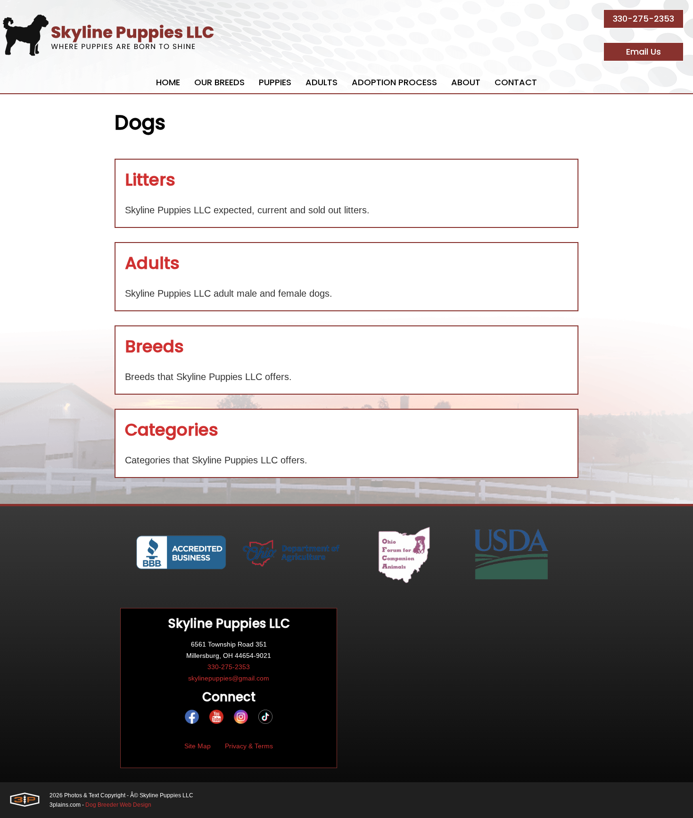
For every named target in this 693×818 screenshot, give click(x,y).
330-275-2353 (643, 18)
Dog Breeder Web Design (118, 805)
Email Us (643, 51)
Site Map (197, 746)
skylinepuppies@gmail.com (228, 678)
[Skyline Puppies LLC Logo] (108, 35)
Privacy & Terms (249, 746)
